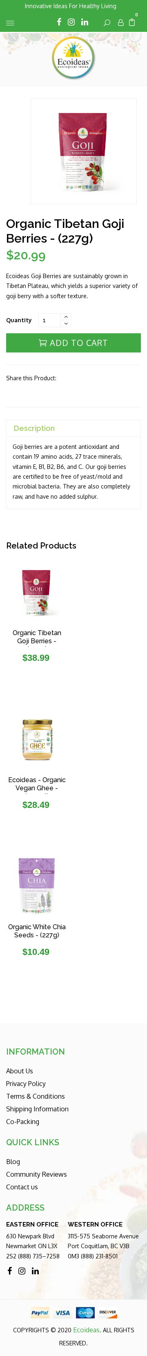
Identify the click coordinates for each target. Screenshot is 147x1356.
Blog (13, 1162)
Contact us (22, 1187)
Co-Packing (22, 1121)
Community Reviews (36, 1174)
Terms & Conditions (35, 1096)
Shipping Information (37, 1109)
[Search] (107, 22)
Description (34, 428)
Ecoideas (86, 1330)
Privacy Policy (26, 1083)
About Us (19, 1071)
